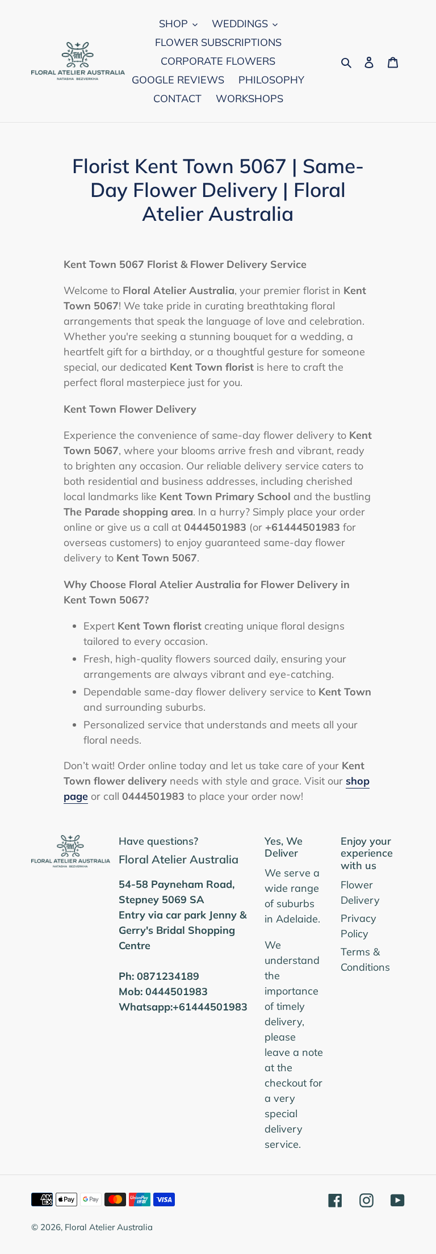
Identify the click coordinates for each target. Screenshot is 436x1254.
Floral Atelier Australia (109, 1227)
